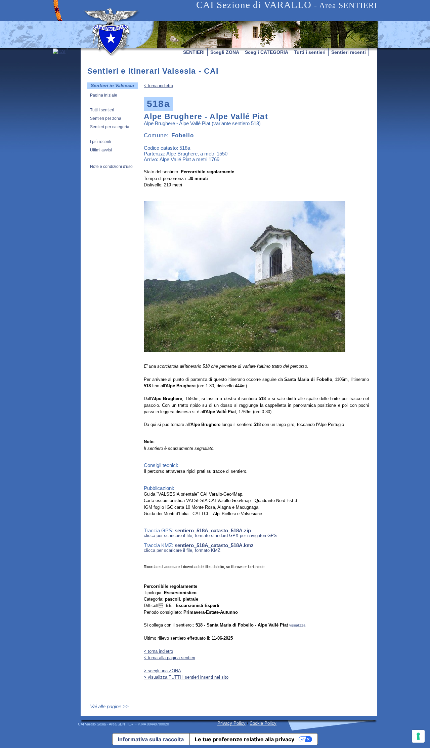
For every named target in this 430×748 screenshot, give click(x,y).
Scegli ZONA (224, 52)
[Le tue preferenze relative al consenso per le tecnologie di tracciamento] (418, 736)
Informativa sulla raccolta (151, 739)
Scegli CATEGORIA (266, 52)
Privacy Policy (231, 723)
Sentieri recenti (348, 52)
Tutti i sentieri (310, 52)
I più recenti (100, 142)
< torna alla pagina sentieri (169, 657)
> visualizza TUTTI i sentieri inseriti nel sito (186, 677)
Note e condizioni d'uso (111, 167)
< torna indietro (158, 85)
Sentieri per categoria (109, 127)
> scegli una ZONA (162, 670)
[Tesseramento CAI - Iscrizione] (67, 112)
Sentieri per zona (105, 118)
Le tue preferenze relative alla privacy (244, 739)
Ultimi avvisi (101, 150)
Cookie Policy (263, 723)
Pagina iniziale (103, 95)
